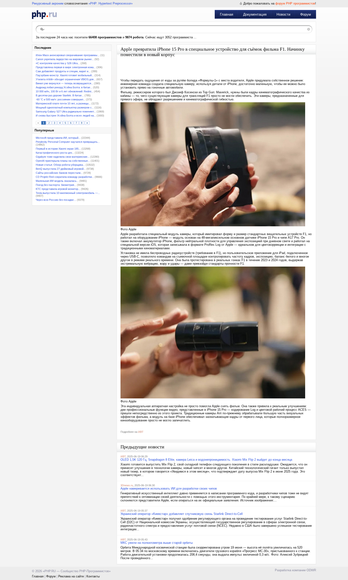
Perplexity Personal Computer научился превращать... (68, 141)
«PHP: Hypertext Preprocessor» (111, 3)
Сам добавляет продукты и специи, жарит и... (63, 71)
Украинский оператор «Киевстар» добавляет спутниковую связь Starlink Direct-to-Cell (181, 514)
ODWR (311, 570)
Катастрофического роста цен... (55, 152)
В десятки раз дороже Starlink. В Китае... (60, 95)
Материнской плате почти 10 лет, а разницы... (63, 103)
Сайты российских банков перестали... (59, 172)
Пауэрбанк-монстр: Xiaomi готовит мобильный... (65, 75)
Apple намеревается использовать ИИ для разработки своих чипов (168, 488)
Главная (226, 14)
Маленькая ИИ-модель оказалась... (57, 180)
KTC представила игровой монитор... (58, 188)
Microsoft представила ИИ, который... (58, 137)
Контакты (93, 576)
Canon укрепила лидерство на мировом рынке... (65, 59)
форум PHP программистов (295, 3)
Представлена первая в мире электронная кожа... (66, 67)
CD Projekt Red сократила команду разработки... (65, 176)
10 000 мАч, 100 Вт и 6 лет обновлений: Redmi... (64, 91)
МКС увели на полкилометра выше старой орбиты (156, 542)
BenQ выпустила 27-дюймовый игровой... (61, 168)
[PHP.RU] (44, 14)
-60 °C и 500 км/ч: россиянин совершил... (60, 99)
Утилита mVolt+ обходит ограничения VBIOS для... (66, 79)
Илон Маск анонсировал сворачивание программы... (67, 55)
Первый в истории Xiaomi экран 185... (58, 148)
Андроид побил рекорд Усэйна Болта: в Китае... (64, 87)
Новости (283, 14)
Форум (305, 14)
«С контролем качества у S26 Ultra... (58, 63)
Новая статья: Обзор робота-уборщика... (60, 164)
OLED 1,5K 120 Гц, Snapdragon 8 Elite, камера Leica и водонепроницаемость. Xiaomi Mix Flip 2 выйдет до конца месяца (206, 459)
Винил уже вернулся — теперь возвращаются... (64, 83)
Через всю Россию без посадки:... (56, 199)
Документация (255, 14)
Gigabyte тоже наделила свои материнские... (62, 156)
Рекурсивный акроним (47, 3)
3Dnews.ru (126, 485)
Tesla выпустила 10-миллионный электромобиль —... (68, 193)
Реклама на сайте (71, 576)
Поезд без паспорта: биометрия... (56, 184)
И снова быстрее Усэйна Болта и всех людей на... (66, 115)
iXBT (140, 431)
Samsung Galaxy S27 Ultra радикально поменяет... (66, 111)
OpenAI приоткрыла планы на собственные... (63, 160)
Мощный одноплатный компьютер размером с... (65, 107)
